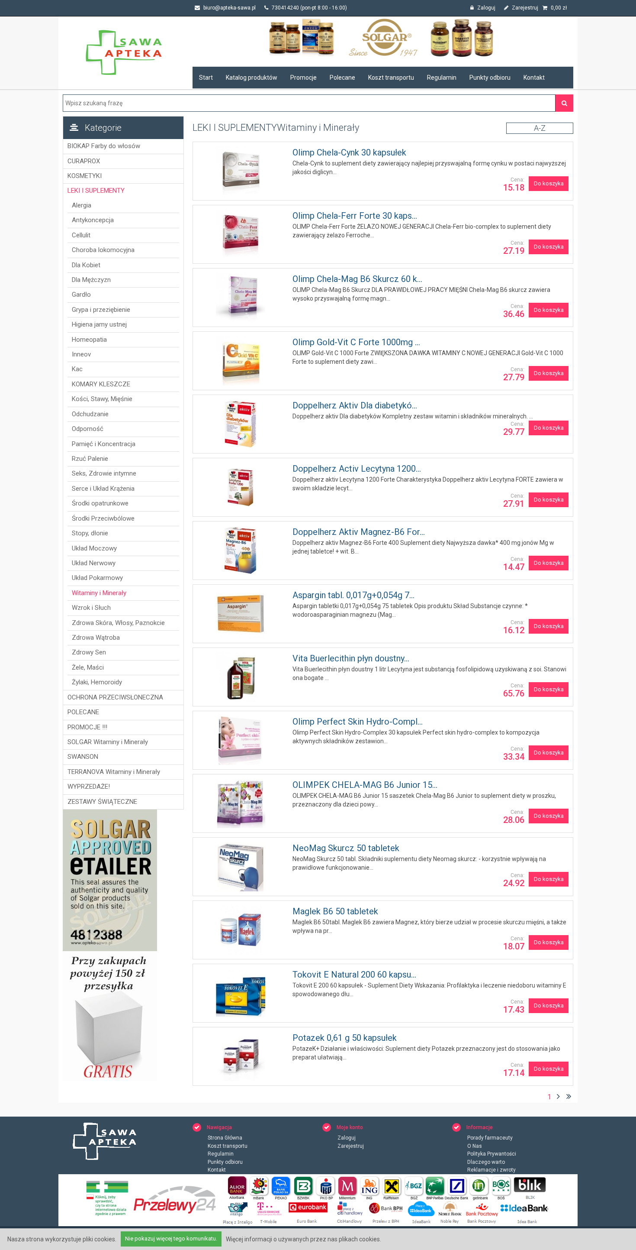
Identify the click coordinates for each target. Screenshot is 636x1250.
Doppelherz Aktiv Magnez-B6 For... (358, 532)
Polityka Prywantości (491, 1154)
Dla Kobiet (86, 265)
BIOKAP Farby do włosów (103, 146)
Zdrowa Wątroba (96, 637)
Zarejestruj (524, 8)
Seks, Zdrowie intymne (104, 473)
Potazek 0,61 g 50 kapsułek (344, 1038)
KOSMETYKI (84, 176)
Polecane (342, 77)
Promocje (303, 77)
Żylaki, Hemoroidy (97, 682)
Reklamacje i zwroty (491, 1170)
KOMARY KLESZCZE (101, 384)
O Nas (474, 1146)
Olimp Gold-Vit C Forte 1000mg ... (356, 342)
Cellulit (81, 235)
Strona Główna (225, 1138)
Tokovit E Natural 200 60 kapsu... (354, 974)
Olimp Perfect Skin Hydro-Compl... (357, 721)
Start (206, 77)
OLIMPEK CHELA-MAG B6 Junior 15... (364, 785)
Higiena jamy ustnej (99, 324)
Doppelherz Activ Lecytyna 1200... (356, 468)
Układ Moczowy (94, 548)
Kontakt (534, 77)
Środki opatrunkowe (100, 503)
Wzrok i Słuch (91, 608)
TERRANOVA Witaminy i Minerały (113, 772)
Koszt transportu (391, 77)
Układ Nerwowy (94, 563)
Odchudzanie (90, 414)
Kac (77, 369)
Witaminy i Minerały (99, 593)
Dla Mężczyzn (91, 280)
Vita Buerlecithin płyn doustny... (350, 658)
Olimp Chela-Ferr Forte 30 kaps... (354, 215)
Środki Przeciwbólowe (103, 518)
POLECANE (83, 712)
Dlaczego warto (486, 1162)
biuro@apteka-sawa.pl (229, 8)
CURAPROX (83, 161)
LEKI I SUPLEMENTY (96, 190)
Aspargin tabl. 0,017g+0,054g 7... (353, 595)
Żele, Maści (88, 667)
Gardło (81, 294)
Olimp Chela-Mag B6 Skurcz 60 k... (357, 279)
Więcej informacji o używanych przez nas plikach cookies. (303, 1239)
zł (559, 8)
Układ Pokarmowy (97, 578)
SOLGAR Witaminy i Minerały (107, 742)
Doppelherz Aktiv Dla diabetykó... (354, 405)
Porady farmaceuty (490, 1138)
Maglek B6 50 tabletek (335, 911)
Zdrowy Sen (89, 652)
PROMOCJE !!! (87, 727)
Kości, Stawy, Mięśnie (102, 399)
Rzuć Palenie (90, 459)
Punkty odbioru (490, 77)
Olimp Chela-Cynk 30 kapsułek (349, 152)
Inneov (81, 354)
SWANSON (82, 757)
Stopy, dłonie (90, 533)
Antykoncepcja (93, 220)
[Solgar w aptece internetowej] (383, 37)
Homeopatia (89, 339)
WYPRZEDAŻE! (88, 786)
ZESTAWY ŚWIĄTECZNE (102, 802)
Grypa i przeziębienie (101, 310)
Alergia (81, 205)
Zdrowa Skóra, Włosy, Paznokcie (118, 623)
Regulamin (441, 77)
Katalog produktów (251, 77)
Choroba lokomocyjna (103, 250)
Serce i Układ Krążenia (103, 488)
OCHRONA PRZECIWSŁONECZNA (115, 697)
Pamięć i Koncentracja (103, 444)
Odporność (87, 429)
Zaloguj (485, 8)
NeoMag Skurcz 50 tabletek (345, 848)
